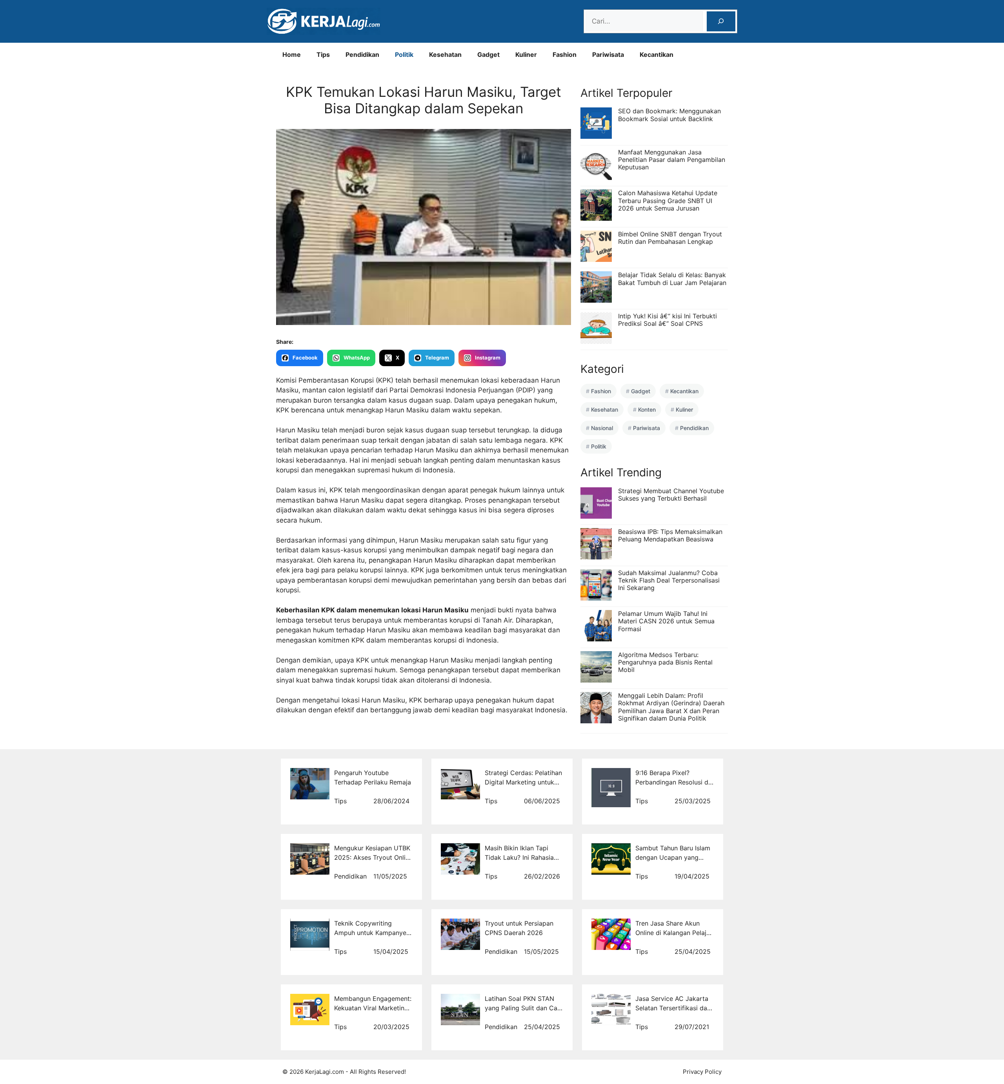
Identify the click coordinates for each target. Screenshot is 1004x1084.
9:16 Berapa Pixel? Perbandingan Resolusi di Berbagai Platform (672, 782)
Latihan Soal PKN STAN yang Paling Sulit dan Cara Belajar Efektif (524, 1008)
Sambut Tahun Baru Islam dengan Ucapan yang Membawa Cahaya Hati (672, 857)
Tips (323, 54)
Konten (647, 409)
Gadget (488, 54)
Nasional (602, 428)
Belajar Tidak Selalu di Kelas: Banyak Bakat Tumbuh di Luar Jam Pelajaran (672, 278)
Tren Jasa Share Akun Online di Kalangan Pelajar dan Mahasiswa (673, 932)
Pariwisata (608, 54)
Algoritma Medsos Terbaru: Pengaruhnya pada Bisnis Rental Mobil (665, 662)
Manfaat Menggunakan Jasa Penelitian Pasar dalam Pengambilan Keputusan (671, 159)
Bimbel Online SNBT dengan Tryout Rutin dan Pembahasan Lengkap (670, 237)
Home (291, 54)
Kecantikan (656, 54)
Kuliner (526, 54)
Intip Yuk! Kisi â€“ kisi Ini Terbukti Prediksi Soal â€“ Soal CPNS (667, 319)
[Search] (721, 21)
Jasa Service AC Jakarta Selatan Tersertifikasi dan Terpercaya (673, 1008)
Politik (404, 54)
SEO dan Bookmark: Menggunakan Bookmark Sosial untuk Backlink (669, 114)
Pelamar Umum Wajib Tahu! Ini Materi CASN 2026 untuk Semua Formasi (666, 621)
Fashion (565, 54)
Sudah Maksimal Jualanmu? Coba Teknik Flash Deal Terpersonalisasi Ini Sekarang (669, 580)
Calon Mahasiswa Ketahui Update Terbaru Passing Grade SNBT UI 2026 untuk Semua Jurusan (667, 200)
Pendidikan (362, 54)
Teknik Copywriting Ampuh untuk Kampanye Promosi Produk (370, 932)
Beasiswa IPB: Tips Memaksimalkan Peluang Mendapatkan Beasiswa (670, 535)
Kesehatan (445, 54)
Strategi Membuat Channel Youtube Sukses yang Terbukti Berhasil (671, 494)
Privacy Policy (702, 1071)
